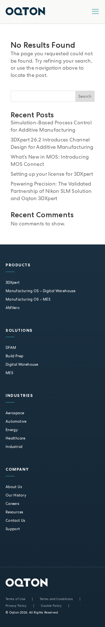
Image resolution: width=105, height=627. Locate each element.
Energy (12, 429)
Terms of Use (15, 599)
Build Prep (15, 356)
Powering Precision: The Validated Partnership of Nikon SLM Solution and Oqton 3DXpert (51, 191)
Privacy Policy (16, 606)
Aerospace (15, 413)
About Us (14, 486)
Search (85, 96)
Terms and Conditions (56, 599)
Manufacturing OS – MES (28, 299)
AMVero (13, 307)
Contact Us (15, 520)
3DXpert (13, 282)
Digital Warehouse (22, 364)
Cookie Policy (51, 606)
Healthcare (15, 438)
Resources (14, 512)
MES (9, 372)
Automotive (16, 421)
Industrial (14, 446)
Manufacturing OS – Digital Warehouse (40, 291)
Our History (16, 495)
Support (13, 529)
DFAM (11, 347)
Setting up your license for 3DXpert (52, 174)
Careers (12, 503)
